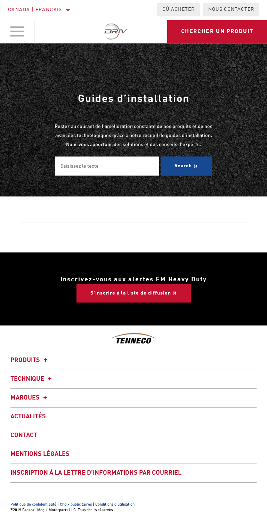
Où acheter (178, 9)
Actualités (28, 416)
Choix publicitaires (76, 505)
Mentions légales (40, 454)
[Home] (116, 31)
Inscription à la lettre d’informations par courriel (95, 473)
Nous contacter (231, 9)
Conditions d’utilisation (115, 505)
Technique (28, 379)
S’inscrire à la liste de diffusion (130, 293)
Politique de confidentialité (33, 505)
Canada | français (35, 9)
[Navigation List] (17, 32)
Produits (25, 360)
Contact (23, 435)
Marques (25, 398)
